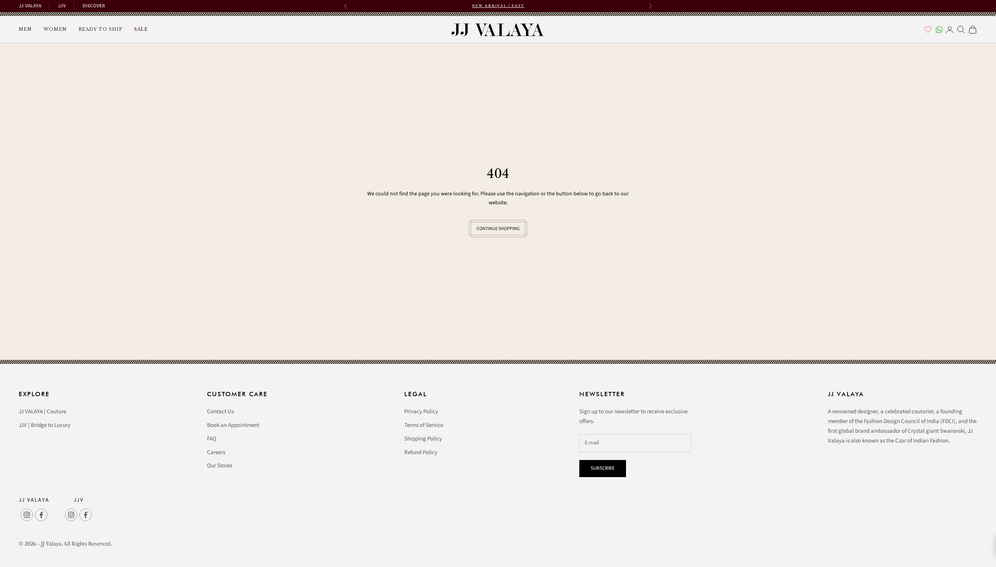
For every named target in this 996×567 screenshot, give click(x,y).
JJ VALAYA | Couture (42, 411)
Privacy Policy (421, 411)
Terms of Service (423, 425)
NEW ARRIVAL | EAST (498, 6)
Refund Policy (420, 452)
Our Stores (219, 466)
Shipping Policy (423, 439)
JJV (62, 5)
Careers (216, 452)
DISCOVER (93, 5)
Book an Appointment (233, 425)
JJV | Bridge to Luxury (44, 425)
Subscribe (603, 468)
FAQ (211, 439)
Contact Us (220, 411)
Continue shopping (498, 228)
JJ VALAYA (30, 5)
